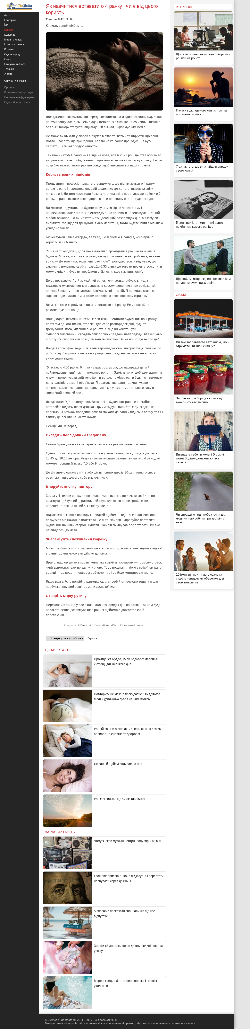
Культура (9, 34)
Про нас (9, 87)
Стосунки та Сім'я (14, 64)
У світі (8, 73)
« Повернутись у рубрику (65, 638)
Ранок (84, 625)
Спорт (7, 59)
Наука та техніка (14, 44)
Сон (106, 625)
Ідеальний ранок (132, 625)
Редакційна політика (17, 102)
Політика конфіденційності (21, 97)
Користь (71, 625)
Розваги (8, 49)
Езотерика (10, 20)
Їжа (6, 24)
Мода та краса (12, 39)
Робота (95, 625)
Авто (7, 15)
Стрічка (92, 638)
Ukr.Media (138, 127)
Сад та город (12, 54)
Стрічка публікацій (15, 80)
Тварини (9, 68)
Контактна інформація (18, 92)
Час (115, 625)
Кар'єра (8, 29)
